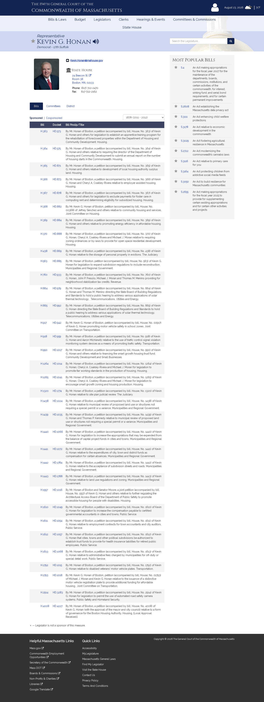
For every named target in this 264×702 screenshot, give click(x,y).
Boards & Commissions (44, 673)
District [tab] (71, 106)
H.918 (44, 336)
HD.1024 (57, 401)
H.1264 (45, 363)
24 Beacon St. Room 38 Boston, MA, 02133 (83, 79)
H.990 (44, 350)
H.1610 (45, 507)
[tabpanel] (97, 372)
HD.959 (57, 336)
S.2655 (185, 191)
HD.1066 (58, 431)
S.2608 (185, 106)
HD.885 (57, 261)
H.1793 (45, 575)
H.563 (44, 261)
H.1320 (45, 390)
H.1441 (45, 449)
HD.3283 (58, 592)
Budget (80, 19)
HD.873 (57, 179)
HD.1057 (57, 534)
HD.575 (57, 148)
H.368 (44, 206)
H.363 (44, 131)
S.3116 (185, 161)
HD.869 (57, 251)
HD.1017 (57, 350)
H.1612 (45, 534)
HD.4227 (57, 606)
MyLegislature (90, 653)
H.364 (44, 148)
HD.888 (57, 233)
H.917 (44, 322)
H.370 (44, 233)
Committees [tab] (53, 106)
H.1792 (45, 565)
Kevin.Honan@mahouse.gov (86, 60)
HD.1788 (57, 476)
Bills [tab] (36, 106)
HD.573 (57, 131)
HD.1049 (57, 507)
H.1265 (45, 377)
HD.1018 (57, 575)
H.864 (44, 288)
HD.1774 (57, 390)
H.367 (44, 193)
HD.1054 (57, 520)
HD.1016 (57, 489)
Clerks (124, 19)
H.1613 (45, 551)
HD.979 (57, 288)
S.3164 (185, 171)
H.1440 (45, 431)
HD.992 (57, 305)
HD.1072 (57, 449)
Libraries (35, 684)
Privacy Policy (90, 680)
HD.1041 (57, 377)
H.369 (44, 220)
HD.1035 (57, 414)
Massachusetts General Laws (99, 659)
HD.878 (57, 193)
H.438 (44, 251)
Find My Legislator (93, 664)
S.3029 (185, 140)
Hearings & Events (151, 19)
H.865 (44, 305)
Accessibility (89, 648)
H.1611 (44, 520)
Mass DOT (36, 667)
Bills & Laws (57, 19)
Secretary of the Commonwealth (49, 662)
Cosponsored (54, 118)
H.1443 (45, 476)
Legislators (102, 19)
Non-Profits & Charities (43, 678)
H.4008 (45, 606)
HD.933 (57, 274)
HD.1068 (58, 551)
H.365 (44, 165)
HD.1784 (57, 462)
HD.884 (57, 220)
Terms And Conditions (95, 685)
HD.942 (57, 322)
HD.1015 (57, 565)
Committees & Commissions (194, 19)
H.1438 (45, 401)
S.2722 (185, 151)
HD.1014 (57, 363)
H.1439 (45, 414)
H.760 (44, 274)
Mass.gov (35, 648)
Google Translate (40, 689)
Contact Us (88, 675)
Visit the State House (94, 669)
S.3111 (184, 116)
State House (132, 27)
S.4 (183, 67)
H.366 (44, 179)
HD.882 (57, 206)
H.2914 (45, 592)
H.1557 (44, 489)
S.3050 (185, 181)
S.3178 (185, 127)
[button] (33, 41)
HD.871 (57, 165)
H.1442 (45, 462)
